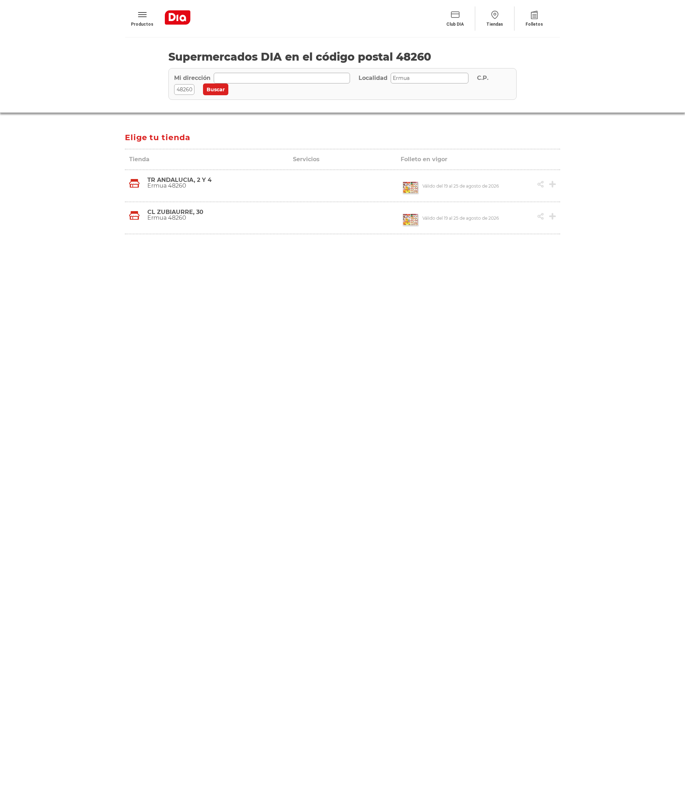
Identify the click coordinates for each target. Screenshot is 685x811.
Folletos (534, 24)
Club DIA (455, 24)
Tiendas (494, 24)
